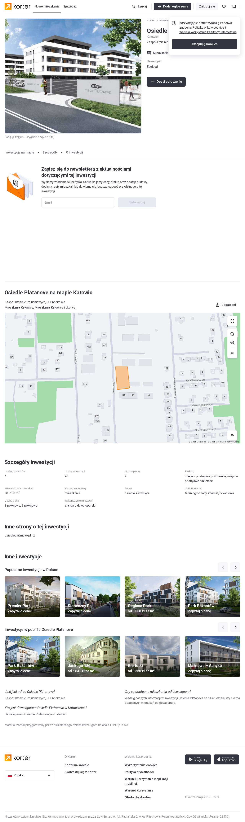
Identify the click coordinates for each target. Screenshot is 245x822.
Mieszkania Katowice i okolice (55, 307)
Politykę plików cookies (208, 27)
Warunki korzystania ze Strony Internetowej (208, 32)
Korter (151, 20)
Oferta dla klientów (138, 797)
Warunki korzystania (139, 790)
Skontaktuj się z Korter (80, 772)
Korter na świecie (77, 765)
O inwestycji (74, 152)
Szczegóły (50, 152)
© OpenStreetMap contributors (223, 442)
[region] (122, 378)
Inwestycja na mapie (20, 152)
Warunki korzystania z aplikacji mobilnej (146, 781)
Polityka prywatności (139, 772)
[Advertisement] (122, 248)
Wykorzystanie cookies (141, 765)
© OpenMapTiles (197, 442)
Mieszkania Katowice (19, 307)
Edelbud (152, 66)
